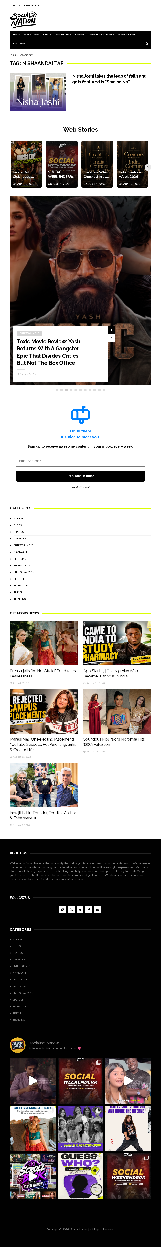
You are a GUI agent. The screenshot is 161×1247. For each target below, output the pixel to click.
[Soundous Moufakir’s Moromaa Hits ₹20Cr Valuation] (117, 711)
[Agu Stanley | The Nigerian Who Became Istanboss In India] (117, 643)
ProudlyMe (21, 558)
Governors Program (101, 34)
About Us (15, 5)
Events (47, 34)
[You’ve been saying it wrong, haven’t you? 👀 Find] (128, 1080)
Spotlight (20, 579)
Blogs (16, 34)
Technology (22, 585)
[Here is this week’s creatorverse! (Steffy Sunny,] (80, 1128)
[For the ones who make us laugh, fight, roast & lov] (33, 1080)
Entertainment (23, 545)
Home (13, 55)
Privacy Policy (31, 5)
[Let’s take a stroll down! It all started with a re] (33, 1176)
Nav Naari (20, 552)
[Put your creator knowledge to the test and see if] (80, 1176)
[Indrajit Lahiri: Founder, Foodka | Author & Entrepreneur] (44, 785)
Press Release (126, 34)
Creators (20, 538)
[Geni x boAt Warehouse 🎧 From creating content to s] (128, 1128)
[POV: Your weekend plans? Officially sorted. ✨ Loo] (80, 1080)
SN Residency (63, 34)
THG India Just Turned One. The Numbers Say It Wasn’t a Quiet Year (51, 355)
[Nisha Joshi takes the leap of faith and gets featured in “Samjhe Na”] (38, 92)
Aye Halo (19, 518)
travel (18, 592)
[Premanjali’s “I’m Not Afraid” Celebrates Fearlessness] (44, 643)
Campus (80, 34)
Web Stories (31, 34)
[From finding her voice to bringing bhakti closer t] (33, 1128)
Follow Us (19, 43)
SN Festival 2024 (24, 565)
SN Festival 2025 (24, 572)
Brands (19, 532)
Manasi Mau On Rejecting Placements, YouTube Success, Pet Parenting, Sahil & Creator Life (43, 744)
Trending (26, 340)
